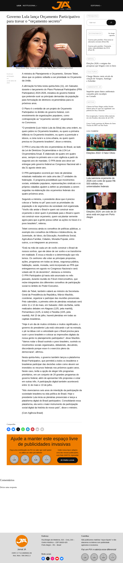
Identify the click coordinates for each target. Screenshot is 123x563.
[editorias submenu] (100, 5)
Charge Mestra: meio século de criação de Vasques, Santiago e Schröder (99, 78)
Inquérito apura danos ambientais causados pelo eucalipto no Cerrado (100, 93)
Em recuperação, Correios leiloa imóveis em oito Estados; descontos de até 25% (100, 117)
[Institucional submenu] (36, 5)
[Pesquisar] (111, 22)
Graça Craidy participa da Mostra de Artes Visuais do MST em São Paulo (101, 124)
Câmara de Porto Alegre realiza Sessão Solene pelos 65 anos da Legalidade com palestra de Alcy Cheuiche (100, 108)
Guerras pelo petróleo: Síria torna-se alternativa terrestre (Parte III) (100, 41)
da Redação (10, 76)
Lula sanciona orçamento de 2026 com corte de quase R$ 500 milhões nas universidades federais (100, 182)
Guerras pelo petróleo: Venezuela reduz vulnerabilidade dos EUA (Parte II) (99, 48)
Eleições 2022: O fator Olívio (100, 153)
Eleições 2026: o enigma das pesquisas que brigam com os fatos (101, 64)
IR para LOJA (67, 460)
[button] (14, 459)
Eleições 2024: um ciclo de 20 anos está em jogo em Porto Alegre (101, 214)
